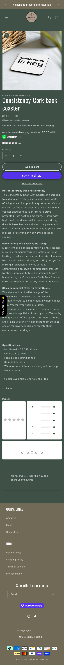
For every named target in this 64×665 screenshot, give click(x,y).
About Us (11, 518)
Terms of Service (15, 566)
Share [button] (8, 388)
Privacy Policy (14, 573)
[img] (9, 143)
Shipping (5, 120)
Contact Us (12, 532)
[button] (6, 17)
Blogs (9, 525)
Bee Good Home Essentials (36, 659)
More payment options (32, 183)
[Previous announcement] (5, 4)
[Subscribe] (53, 594)
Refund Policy (13, 552)
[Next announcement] (58, 4)
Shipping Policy (14, 559)
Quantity (6, 149)
